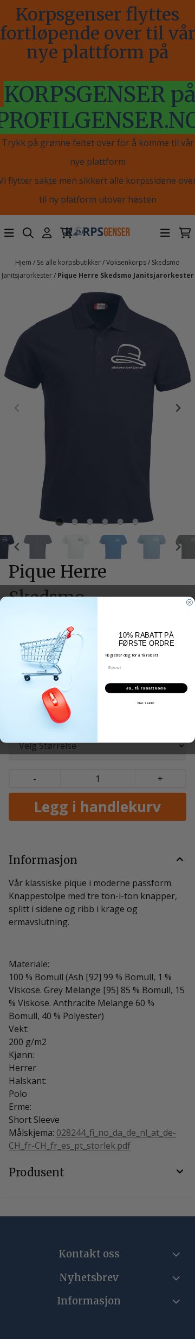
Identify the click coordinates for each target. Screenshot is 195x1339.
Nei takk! (146, 702)
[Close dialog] (189, 602)
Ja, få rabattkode (146, 688)
